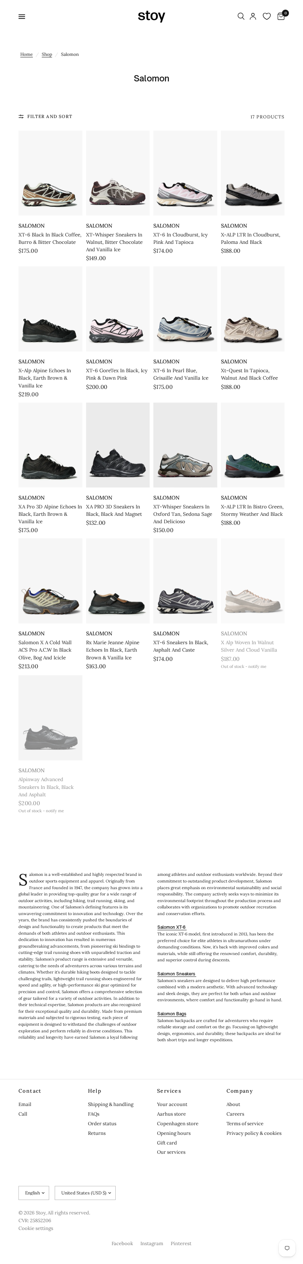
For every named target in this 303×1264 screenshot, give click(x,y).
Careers (235, 1114)
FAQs (93, 1114)
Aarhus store (171, 1114)
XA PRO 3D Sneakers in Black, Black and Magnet (114, 510)
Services (169, 1090)
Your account (172, 1104)
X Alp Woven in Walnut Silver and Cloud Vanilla (249, 646)
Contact (30, 1090)
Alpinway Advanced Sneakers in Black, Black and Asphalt (46, 786)
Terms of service (245, 1123)
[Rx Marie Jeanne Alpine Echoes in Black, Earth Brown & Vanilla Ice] (118, 580)
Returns (97, 1133)
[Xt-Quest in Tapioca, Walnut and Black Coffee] (253, 309)
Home (26, 54)
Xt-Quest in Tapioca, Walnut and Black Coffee (249, 374)
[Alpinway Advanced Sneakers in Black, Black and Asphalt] (50, 717)
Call (22, 1114)
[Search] (241, 16)
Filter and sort (49, 116)
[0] (280, 16)
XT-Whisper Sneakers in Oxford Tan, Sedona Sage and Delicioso (182, 514)
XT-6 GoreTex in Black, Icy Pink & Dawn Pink (116, 374)
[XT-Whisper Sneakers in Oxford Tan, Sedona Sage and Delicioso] (185, 445)
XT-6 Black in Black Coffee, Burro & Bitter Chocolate (49, 238)
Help (95, 1090)
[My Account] (253, 16)
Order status (102, 1123)
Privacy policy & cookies (254, 1133)
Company (240, 1090)
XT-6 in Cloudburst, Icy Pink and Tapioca (180, 238)
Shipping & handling (110, 1104)
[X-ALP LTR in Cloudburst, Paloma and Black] (253, 173)
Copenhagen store (177, 1123)
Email (24, 1104)
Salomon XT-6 (172, 927)
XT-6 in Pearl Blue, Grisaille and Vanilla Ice (180, 374)
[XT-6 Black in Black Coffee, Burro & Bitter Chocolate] (50, 173)
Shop (47, 54)
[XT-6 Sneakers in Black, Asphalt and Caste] (185, 580)
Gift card (167, 1143)
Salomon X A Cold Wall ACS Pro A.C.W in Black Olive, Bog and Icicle (45, 649)
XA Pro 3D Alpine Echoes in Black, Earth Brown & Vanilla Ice (50, 514)
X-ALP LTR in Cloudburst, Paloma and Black (250, 238)
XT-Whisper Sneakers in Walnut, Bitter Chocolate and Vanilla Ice (114, 242)
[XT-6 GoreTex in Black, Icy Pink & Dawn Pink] (118, 309)
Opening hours (174, 1133)
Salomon (31, 225)
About (233, 1104)
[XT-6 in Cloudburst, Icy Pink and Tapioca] (185, 173)
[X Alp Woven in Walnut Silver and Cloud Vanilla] (253, 580)
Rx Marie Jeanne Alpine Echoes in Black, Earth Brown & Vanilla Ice (112, 649)
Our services (171, 1152)
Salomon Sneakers (176, 973)
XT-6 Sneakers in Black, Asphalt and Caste (180, 646)
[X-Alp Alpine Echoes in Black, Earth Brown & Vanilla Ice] (50, 309)
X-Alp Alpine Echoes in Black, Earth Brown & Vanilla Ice (44, 378)
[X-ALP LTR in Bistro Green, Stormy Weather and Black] (253, 445)
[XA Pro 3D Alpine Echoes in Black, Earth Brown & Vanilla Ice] (50, 445)
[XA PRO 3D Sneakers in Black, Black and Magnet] (118, 445)
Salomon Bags (171, 1013)
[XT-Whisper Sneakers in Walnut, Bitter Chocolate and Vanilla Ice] (118, 173)
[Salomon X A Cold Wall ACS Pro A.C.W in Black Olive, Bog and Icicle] (50, 580)
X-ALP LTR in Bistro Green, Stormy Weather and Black (252, 510)
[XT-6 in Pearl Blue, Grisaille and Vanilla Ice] (185, 309)
